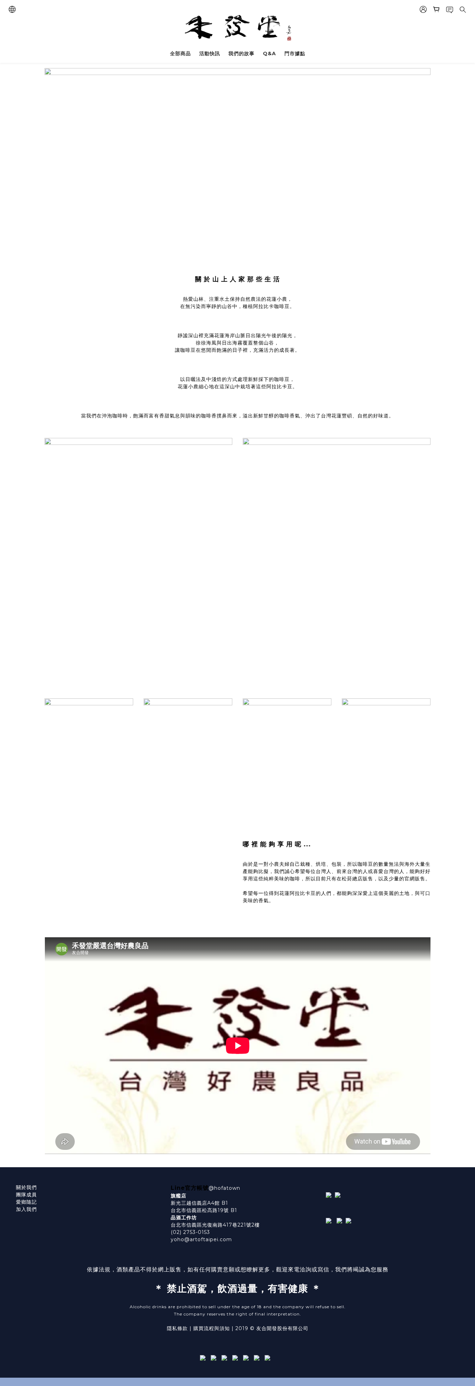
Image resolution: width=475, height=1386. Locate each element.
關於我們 (26, 1187)
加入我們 (26, 1209)
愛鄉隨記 (26, 1202)
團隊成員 (26, 1195)
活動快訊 (209, 53)
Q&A (269, 53)
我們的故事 (241, 53)
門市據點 (294, 53)
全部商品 (180, 53)
